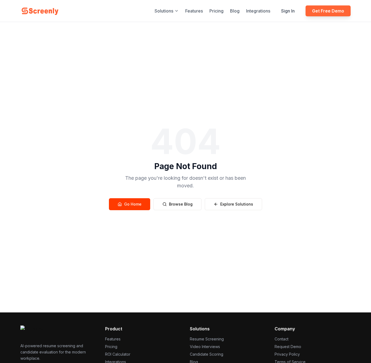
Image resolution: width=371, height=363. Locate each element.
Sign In (288, 11)
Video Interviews (205, 346)
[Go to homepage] (39, 11)
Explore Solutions (236, 204)
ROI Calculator (117, 354)
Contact (281, 339)
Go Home (133, 204)
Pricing (216, 11)
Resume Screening (207, 339)
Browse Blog (181, 204)
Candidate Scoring (206, 354)
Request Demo (288, 346)
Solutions (164, 11)
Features (194, 11)
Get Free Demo (328, 11)
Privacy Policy (287, 354)
